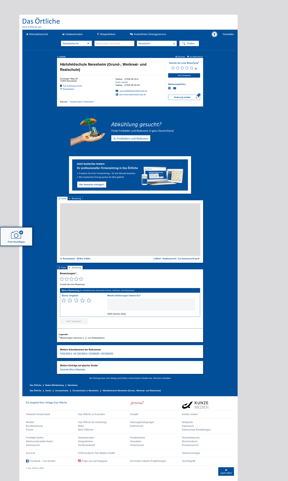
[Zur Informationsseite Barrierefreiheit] (214, 34)
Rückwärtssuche (38, 34)
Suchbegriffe (188, 461)
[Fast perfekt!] (83, 300)
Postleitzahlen (137, 437)
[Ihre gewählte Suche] (76, 43)
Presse (29, 429)
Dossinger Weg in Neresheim (72, 369)
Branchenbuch (190, 441)
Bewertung (76, 198)
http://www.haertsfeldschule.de (132, 94)
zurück (61, 57)
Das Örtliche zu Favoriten (91, 414)
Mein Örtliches (85, 429)
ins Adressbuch (196, 57)
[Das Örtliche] (41, 22)
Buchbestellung (34, 426)
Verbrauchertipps (191, 453)
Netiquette (187, 422)
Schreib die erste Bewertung (184, 62)
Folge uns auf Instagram (94, 461)
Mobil (81, 426)
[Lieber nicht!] (64, 300)
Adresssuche (33, 445)
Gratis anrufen (122, 82)
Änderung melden (182, 97)
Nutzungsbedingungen (142, 422)
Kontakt (134, 414)
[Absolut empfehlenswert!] (89, 300)
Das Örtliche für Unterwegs (92, 422)
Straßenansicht (169, 259)
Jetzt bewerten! (184, 75)
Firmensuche (137, 445)
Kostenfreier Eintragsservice (150, 34)
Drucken (181, 57)
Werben (30, 422)
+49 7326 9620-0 (80, 353)
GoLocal (30, 453)
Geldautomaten (74, 34)
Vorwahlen (135, 441)
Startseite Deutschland (38, 414)
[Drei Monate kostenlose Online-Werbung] (130, 160)
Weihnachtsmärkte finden (39, 441)
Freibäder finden (35, 437)
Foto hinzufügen (16, 242)
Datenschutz (136, 426)
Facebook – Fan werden (43, 461)
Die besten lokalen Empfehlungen (148, 461)
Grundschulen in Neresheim (82, 102)
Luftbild (157, 259)
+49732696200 (106, 353)
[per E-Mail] (176, 88)
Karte (63, 198)
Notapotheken (107, 34)
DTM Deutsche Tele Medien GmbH (96, 453)
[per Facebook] (169, 88)
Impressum (188, 426)
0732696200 (94, 353)
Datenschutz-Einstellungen (196, 429)
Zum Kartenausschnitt (72, 86)
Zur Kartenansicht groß (188, 259)
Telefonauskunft (86, 445)
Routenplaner (68, 89)
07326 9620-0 (66, 353)
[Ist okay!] (76, 300)
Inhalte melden (190, 414)
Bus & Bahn (85, 259)
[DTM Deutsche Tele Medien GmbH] (156, 405)
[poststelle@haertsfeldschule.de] (131, 91)
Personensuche (190, 445)
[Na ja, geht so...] (70, 300)
